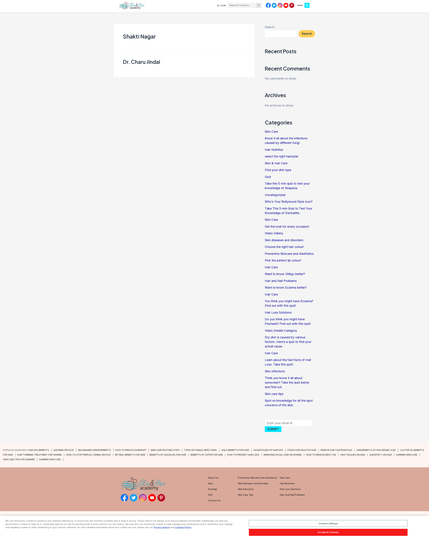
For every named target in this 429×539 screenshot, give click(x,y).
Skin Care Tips (245, 494)
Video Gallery (274, 233)
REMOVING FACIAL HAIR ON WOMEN (283, 454)
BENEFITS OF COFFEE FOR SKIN (207, 454)
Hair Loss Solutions (278, 312)
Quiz (268, 177)
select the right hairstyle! (281, 156)
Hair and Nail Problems (281, 281)
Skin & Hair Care (276, 163)
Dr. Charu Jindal (141, 62)
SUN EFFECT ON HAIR (380, 454)
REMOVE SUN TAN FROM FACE (336, 450)
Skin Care (271, 131)
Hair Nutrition (274, 149)
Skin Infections (246, 489)
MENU (300, 5)
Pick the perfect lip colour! (283, 260)
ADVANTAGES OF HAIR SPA (268, 450)
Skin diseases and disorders (284, 240)
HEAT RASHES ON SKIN (352, 454)
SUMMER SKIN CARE (406, 454)
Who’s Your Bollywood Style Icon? (289, 201)
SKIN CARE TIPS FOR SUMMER (19, 459)
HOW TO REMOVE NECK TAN (321, 454)
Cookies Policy (183, 527)
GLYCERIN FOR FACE (63, 450)
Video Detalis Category (281, 330)
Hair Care (271, 267)
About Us (213, 477)
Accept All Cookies (328, 532)
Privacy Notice (162, 527)
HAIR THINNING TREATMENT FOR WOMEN (39, 454)
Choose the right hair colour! (284, 247)
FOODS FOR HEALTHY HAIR (301, 450)
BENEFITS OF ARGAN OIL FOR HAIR (167, 454)
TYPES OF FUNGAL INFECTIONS (200, 450)
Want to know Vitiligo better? (285, 274)
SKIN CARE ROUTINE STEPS (165, 450)
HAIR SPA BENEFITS (38, 450)
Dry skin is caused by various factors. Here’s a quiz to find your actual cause (288, 341)
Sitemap (212, 489)
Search (269, 27)
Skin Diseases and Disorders (253, 483)
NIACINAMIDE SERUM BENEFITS (94, 450)
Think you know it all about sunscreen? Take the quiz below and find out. (287, 382)
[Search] (258, 5)
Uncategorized (275, 195)
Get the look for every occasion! (287, 226)
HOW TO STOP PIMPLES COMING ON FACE (88, 454)
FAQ (210, 494)
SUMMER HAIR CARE (50, 459)
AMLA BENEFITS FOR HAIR (235, 450)
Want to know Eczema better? (286, 287)
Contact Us (214, 500)
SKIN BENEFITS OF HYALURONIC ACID (376, 450)
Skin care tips (274, 394)
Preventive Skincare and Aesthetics (289, 253)
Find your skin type (278, 170)
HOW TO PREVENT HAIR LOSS (243, 454)
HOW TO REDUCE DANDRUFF (130, 450)
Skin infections (275, 371)
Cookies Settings (328, 523)
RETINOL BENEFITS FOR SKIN (130, 454)
